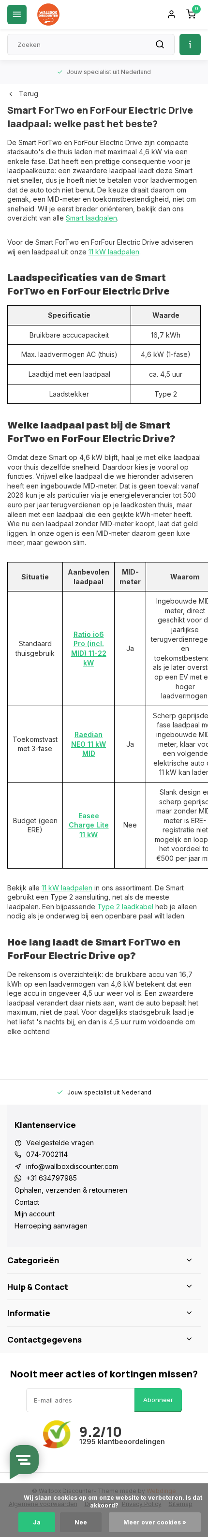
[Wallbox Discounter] (48, 14)
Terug (28, 93)
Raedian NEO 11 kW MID (88, 743)
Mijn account (35, 1214)
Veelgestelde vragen (60, 1142)
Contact (27, 1202)
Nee (80, 1522)
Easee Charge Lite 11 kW (89, 825)
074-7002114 (47, 1154)
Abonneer (158, 1400)
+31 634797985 (51, 1178)
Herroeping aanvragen (51, 1226)
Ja (37, 1522)
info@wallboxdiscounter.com (72, 1166)
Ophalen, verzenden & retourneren (71, 1190)
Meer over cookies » (154, 1522)
